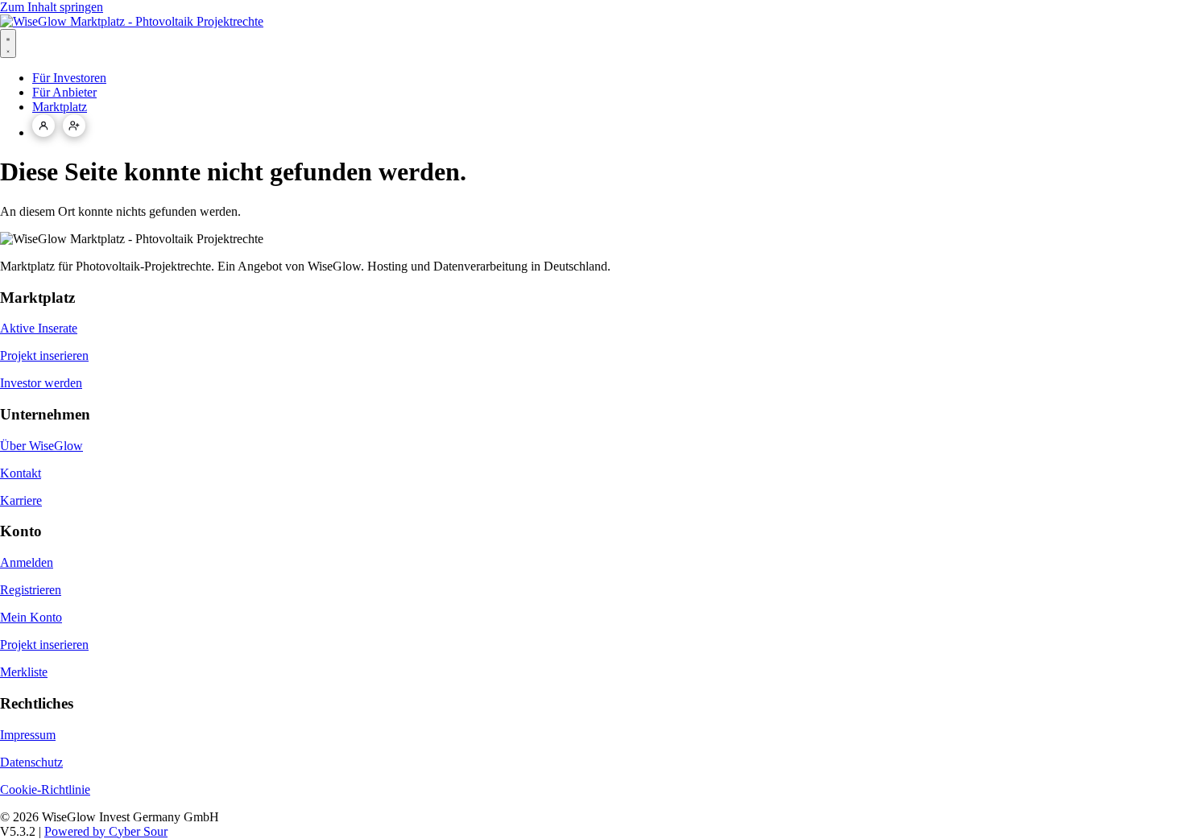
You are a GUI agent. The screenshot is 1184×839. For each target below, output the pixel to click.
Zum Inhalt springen (51, 7)
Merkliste (24, 672)
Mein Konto (31, 617)
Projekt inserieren (44, 355)
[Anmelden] (43, 125)
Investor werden (41, 383)
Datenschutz (31, 762)
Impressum (28, 735)
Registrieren (30, 590)
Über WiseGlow (41, 446)
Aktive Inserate (38, 328)
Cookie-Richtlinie (45, 789)
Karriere (21, 500)
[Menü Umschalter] (8, 43)
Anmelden (26, 562)
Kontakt (20, 473)
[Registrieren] (74, 125)
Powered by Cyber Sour (106, 831)
